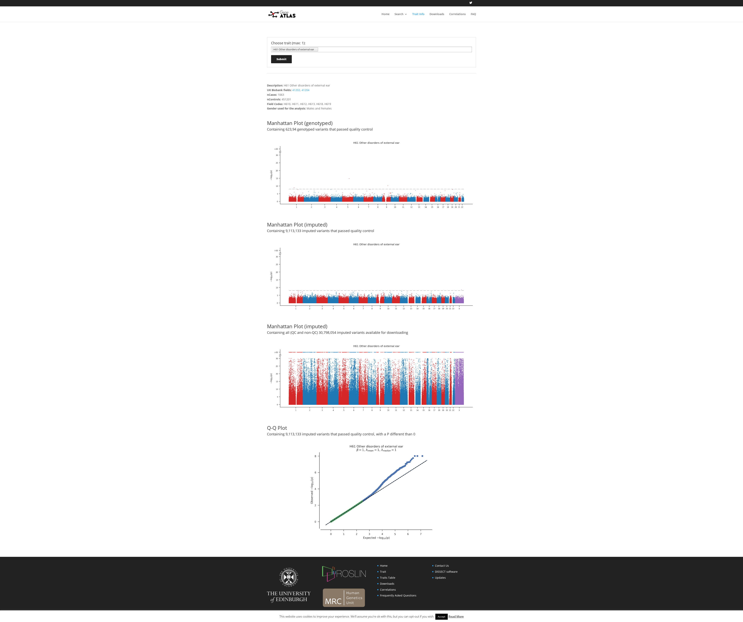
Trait (383, 571)
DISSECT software (446, 571)
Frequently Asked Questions (398, 595)
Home (385, 14)
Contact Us (442, 565)
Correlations (457, 14)
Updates (440, 577)
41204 (305, 90)
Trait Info (418, 14)
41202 (296, 90)
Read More (456, 616)
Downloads (437, 14)
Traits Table (387, 577)
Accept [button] (441, 616)
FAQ (473, 14)
